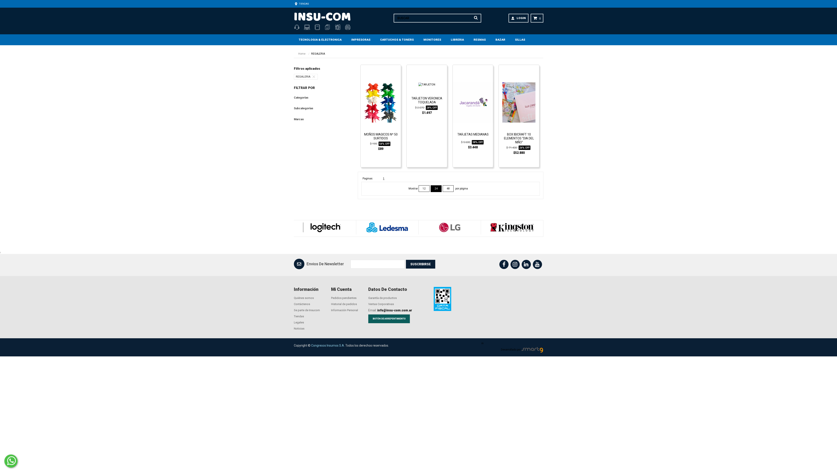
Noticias (299, 328)
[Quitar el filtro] (315, 76)
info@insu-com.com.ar (394, 310)
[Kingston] (512, 227)
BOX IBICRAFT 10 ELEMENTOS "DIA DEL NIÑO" (519, 138)
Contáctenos (302, 304)
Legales (299, 322)
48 (448, 188)
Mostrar (414, 188)
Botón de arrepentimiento (389, 319)
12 (424, 188)
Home (301, 53)
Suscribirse (420, 264)
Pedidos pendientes (343, 298)
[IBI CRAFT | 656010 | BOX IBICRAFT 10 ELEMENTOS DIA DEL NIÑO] (519, 102)
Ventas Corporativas (381, 304)
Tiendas (303, 3)
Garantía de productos (382, 298)
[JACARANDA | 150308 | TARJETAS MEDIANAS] (473, 102)
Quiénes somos (304, 298)
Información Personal (344, 310)
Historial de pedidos (344, 304)
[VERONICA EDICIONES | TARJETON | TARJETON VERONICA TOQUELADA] (426, 84)
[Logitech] (325, 227)
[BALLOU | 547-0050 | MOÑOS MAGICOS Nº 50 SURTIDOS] (381, 102)
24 (436, 188)
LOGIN (521, 18)
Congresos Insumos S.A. (328, 345)
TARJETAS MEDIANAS (473, 134)
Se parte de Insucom (307, 310)
